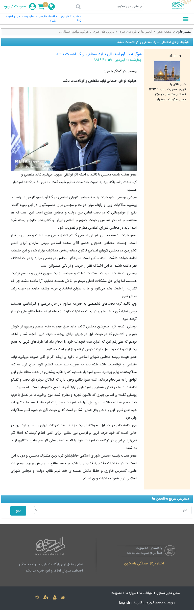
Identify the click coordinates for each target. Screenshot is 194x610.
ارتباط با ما (146, 593)
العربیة (138, 602)
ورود (6, 7)
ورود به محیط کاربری (159, 602)
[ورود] (55, 598)
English (124, 602)
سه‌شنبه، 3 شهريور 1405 (71, 19)
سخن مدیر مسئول (168, 593)
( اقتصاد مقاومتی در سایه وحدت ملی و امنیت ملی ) (31, 19)
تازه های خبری (128, 31)
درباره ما (131, 593)
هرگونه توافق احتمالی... (73, 31)
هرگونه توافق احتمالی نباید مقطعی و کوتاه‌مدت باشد (99, 54)
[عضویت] (46, 598)
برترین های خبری (103, 31)
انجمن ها (146, 31)
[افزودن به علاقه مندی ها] (37, 598)
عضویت (20, 7)
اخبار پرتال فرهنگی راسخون (144, 564)
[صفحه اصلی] (63, 598)
